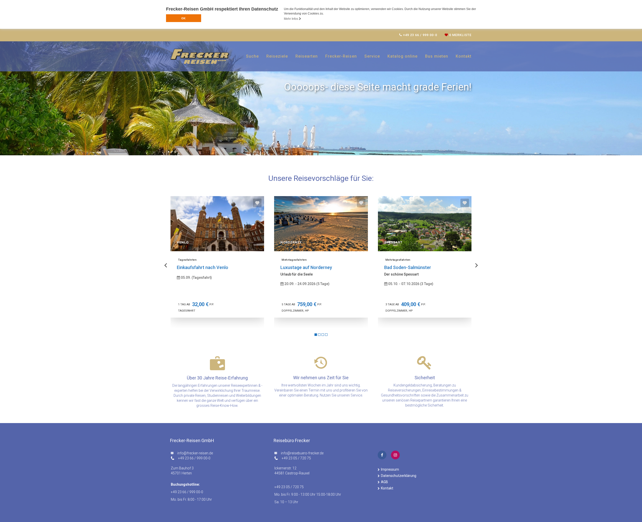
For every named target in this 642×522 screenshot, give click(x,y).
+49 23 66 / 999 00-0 (194, 458)
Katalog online (402, 56)
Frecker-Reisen (341, 56)
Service (372, 56)
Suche (252, 56)
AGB (384, 482)
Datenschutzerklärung (398, 476)
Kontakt (463, 56)
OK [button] (183, 18)
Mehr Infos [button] (291, 19)
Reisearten (306, 56)
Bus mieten (436, 56)
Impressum (390, 469)
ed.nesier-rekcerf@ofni (195, 453)
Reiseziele (277, 56)
